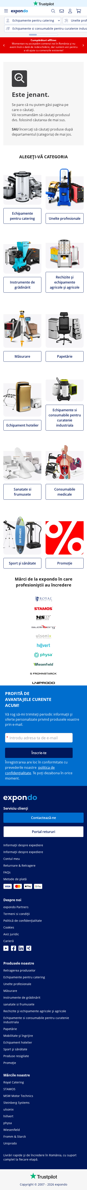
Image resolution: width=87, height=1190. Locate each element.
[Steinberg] (43, 627)
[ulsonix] (43, 636)
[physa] (43, 655)
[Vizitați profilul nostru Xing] (28, 949)
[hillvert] (43, 645)
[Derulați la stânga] (3, 45)
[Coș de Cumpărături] (78, 11)
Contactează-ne (43, 817)
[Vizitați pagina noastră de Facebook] (13, 949)
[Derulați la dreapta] (83, 45)
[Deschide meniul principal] (6, 11)
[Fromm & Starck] (43, 673)
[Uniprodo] (43, 682)
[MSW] (43, 617)
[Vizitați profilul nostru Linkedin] (21, 949)
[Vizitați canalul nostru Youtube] (5, 949)
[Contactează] (61, 11)
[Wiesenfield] (44, 664)
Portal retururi (43, 831)
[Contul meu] (70, 11)
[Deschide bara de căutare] (53, 11)
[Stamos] (43, 608)
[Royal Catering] (43, 599)
